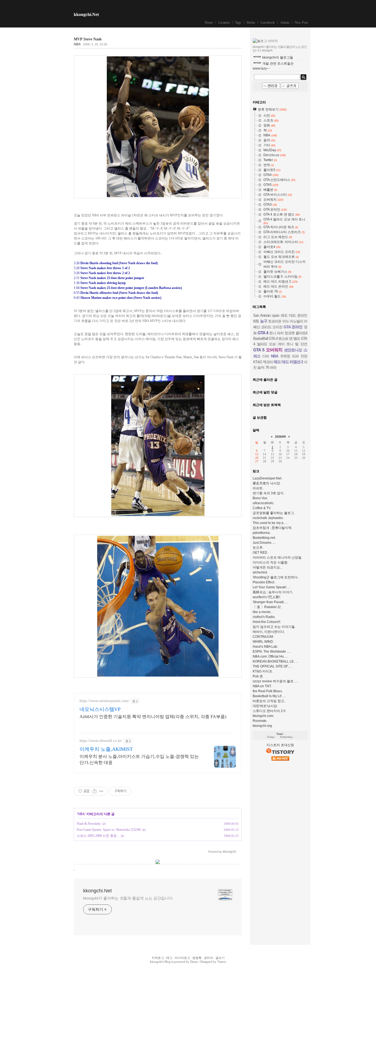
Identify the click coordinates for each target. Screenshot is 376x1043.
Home (209, 22)
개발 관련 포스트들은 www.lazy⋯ (273, 66)
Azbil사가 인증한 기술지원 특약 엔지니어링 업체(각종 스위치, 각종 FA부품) (153, 716)
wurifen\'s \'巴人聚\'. (267, 597)
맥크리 (268, 362)
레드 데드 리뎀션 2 (288, 362)
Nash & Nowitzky (89, 824)
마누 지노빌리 (292, 321)
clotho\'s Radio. (264, 617)
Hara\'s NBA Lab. (265, 647)
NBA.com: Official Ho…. (270, 656)
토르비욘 (274, 321)
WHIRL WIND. (263, 642)
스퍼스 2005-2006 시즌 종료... (98, 836)
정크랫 (290, 333)
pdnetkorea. (262, 533)
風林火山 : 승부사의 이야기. (273, 592)
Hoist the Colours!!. (267, 622)
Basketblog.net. (264, 538)
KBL (256, 321)
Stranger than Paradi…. (270, 602)
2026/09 (280, 436)
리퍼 (295, 356)
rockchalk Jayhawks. (268, 518)
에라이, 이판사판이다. (269, 632)
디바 (265, 356)
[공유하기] (94, 791)
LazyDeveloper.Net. (267, 478)
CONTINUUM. (263, 637)
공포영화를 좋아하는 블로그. (274, 513)
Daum (194, 961)
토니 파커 (276, 333)
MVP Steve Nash (88, 39)
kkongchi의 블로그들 (277, 57)
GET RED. (260, 552)
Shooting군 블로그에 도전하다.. (276, 577)
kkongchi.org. (263, 726)
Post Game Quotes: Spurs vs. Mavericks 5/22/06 (109, 830)
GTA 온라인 (293, 327)
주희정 (285, 356)
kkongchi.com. (263, 716)
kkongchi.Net (86, 14)
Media (251, 22)
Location (224, 22)
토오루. (258, 548)
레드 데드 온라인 (294, 315)
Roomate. (260, 721)
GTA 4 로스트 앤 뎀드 (284, 338)
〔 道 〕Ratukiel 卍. (267, 607)
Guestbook (267, 22)
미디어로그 (182, 957)
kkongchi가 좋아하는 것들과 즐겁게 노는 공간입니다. (128, 898)
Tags (238, 22)
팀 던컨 (301, 344)
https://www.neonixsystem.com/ (104, 701)
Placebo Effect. (264, 582)
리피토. (258, 488)
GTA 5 (258, 349)
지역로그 (158, 957)
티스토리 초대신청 (280, 745)
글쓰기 (220, 957)
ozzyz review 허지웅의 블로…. (275, 681)
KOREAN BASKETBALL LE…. (275, 661)
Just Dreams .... (264, 543)
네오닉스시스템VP (100, 709)
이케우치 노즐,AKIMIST (106, 749)
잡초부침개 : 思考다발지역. (272, 528)
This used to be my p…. (270, 523)
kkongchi (156, 961)
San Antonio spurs (266, 315)
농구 (263, 321)
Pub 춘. (258, 676)
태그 (169, 957)
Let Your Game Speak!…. (271, 587)
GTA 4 (263, 332)
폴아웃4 (301, 333)
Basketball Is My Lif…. (269, 696)
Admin (284, 22)
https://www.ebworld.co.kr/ (101, 741)
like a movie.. (262, 612)
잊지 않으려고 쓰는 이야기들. (274, 627)
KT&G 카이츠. (263, 671)
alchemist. (260, 572)
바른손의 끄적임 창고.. (269, 701)
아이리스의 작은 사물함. (270, 562)
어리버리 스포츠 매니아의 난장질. (277, 557)
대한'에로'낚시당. (265, 706)
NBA (77, 44)
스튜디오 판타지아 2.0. (269, 711)
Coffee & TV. (262, 508)
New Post (301, 22)
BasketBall (260, 338)
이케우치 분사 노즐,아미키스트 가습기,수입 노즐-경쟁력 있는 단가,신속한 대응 (139, 759)
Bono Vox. (260, 498)
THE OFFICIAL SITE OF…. (272, 666)
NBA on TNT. (262, 686)
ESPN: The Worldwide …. (272, 651)
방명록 (196, 957)
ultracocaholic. (263, 503)
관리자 (208, 957)
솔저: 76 (263, 367)
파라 (273, 367)
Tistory (221, 961)
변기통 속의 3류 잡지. (268, 493)
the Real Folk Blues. (268, 691)
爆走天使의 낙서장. (267, 483)
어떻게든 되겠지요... (267, 567)
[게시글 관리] (101, 791)
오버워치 (274, 349)
